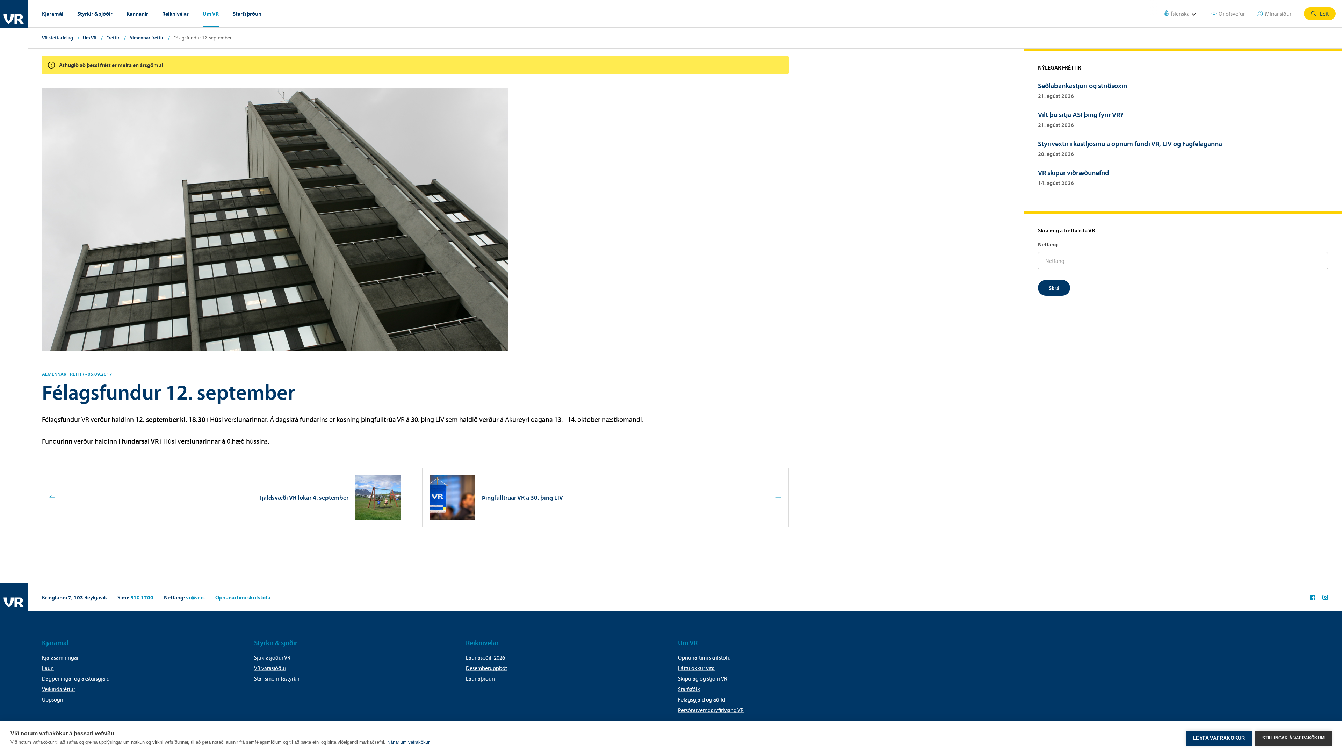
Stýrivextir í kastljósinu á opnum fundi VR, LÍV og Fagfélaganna (1130, 143)
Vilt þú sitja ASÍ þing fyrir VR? (1080, 114)
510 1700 (141, 597)
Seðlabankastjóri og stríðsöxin (1082, 85)
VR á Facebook (1312, 597)
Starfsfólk (689, 688)
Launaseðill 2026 (485, 657)
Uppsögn (52, 699)
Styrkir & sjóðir (95, 13)
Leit (1324, 13)
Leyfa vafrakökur (1219, 738)
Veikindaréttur (58, 688)
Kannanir (137, 13)
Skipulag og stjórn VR (702, 678)
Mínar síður (1278, 13)
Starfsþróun (247, 13)
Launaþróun (480, 678)
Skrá (1054, 288)
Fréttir (113, 38)
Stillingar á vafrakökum (1293, 737)
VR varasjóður (270, 667)
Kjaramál (52, 13)
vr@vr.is (195, 597)
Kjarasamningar (60, 657)
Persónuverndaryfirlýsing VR (711, 709)
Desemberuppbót (486, 667)
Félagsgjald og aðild (701, 699)
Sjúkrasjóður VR (272, 657)
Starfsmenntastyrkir (277, 678)
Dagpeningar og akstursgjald (76, 678)
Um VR (211, 13)
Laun (48, 667)
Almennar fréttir (146, 38)
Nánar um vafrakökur (408, 742)
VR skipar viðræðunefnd (1073, 172)
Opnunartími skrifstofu (242, 597)
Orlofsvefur (1232, 13)
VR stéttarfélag (57, 38)
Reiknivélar (175, 13)
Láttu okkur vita (696, 667)
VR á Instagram (1325, 597)
